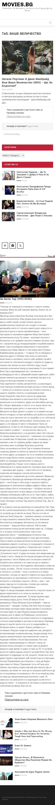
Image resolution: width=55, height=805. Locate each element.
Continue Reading (12, 134)
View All (51, 256)
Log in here (32, 126)
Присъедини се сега (18, 116)
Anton (4, 90)
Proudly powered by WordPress (13, 797)
